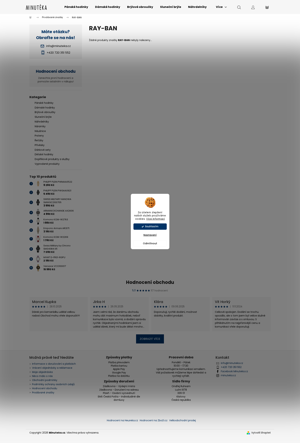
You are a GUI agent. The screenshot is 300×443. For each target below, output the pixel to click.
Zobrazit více (150, 339)
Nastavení (150, 235)
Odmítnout (150, 243)
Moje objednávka (42, 372)
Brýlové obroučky (45, 112)
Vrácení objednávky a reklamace (52, 368)
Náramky (40, 126)
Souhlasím (151, 226)
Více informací (155, 219)
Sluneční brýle (43, 117)
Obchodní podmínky (44, 380)
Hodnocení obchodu (150, 282)
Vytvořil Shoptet (261, 432)
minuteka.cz (228, 375)
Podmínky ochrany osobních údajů (53, 384)
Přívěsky (39, 145)
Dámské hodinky (45, 107)
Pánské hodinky (44, 103)
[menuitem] (76, 7)
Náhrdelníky (42, 121)
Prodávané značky (43, 392)
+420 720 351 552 (231, 367)
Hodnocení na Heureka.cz (122, 420)
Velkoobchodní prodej (182, 420)
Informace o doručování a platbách (54, 364)
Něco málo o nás (42, 376)
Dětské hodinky (44, 154)
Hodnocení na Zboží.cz (153, 420)
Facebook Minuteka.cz (234, 371)
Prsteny (39, 135)
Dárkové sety (43, 150)
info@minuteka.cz (232, 363)
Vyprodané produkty (47, 164)
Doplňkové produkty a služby (52, 159)
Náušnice (40, 131)
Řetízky (39, 140)
